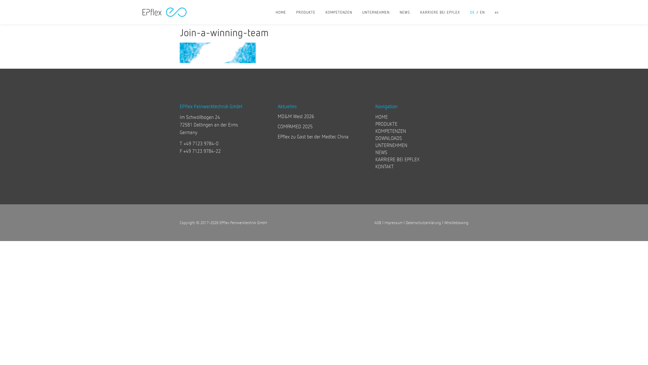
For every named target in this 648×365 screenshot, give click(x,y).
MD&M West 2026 (296, 116)
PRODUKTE (305, 12)
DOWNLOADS (388, 138)
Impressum (393, 222)
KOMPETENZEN (339, 12)
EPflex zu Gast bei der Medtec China (313, 136)
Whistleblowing (456, 222)
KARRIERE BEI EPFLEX (440, 12)
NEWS (405, 12)
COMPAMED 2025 (295, 126)
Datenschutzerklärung (423, 222)
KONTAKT (384, 166)
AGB (377, 222)
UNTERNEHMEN (376, 12)
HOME (281, 12)
